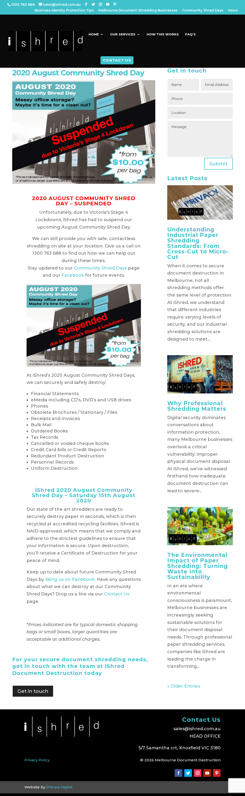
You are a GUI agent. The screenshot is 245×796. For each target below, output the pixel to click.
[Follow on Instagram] (197, 773)
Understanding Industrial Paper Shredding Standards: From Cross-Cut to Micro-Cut (197, 243)
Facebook (72, 275)
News (233, 10)
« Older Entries (183, 686)
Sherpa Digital (59, 787)
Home (94, 34)
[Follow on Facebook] (178, 773)
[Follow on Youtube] (207, 773)
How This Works (163, 34)
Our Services (122, 34)
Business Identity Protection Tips (64, 10)
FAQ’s (190, 34)
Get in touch (32, 691)
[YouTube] (107, 4)
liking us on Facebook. (70, 579)
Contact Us (117, 60)
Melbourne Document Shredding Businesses (138, 10)
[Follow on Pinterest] (217, 773)
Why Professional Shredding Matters (196, 406)
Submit (218, 164)
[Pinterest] (115, 4)
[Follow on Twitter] (188, 773)
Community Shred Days (202, 10)
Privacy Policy (37, 760)
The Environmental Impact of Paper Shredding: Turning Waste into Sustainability (197, 566)
